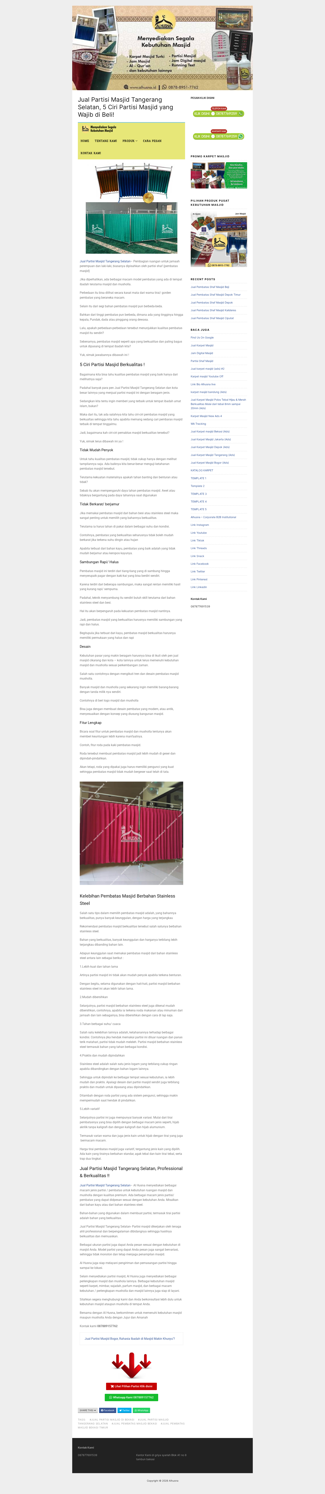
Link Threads (199, 548)
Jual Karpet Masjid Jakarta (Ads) (211, 439)
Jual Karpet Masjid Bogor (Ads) (210, 462)
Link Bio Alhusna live (203, 384)
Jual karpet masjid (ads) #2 (207, 368)
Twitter (126, 1410)
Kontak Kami (91, 153)
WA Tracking (198, 423)
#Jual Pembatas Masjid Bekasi (134, 1423)
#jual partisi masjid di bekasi (112, 1419)
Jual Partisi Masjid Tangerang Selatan (105, 261)
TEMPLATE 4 (199, 501)
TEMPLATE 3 (199, 493)
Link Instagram (200, 524)
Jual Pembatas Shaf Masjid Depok (212, 302)
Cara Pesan (152, 141)
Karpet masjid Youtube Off (207, 376)
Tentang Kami (106, 141)
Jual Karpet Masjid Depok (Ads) (210, 447)
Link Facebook (200, 563)
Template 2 (197, 485)
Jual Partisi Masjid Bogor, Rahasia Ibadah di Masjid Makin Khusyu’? (130, 1338)
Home (85, 141)
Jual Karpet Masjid (202, 345)
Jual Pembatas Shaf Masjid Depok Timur (216, 294)
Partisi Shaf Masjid (202, 361)
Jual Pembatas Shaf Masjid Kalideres (213, 310)
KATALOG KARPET (202, 470)
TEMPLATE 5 (199, 509)
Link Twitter (198, 571)
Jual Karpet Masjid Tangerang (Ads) (213, 454)
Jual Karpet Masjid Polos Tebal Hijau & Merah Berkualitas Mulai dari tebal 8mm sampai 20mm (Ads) (218, 404)
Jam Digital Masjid (202, 353)
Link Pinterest (199, 579)
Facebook (108, 1410)
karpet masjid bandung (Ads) (209, 392)
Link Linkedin (199, 587)
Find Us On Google (202, 337)
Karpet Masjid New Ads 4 (206, 416)
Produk (129, 141)
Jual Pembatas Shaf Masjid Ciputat (212, 318)
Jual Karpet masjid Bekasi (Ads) (210, 431)
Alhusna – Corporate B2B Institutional (213, 517)
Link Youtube (199, 532)
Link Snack (197, 556)
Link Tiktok (197, 540)
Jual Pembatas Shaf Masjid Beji (210, 286)
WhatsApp (142, 1410)
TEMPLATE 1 (198, 478)
